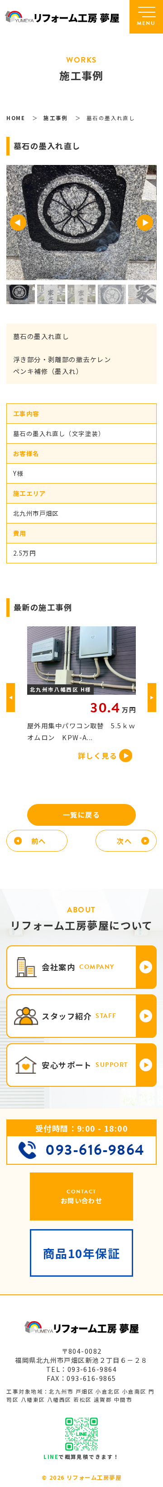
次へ (124, 841)
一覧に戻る (81, 814)
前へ (38, 841)
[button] (18, 222)
